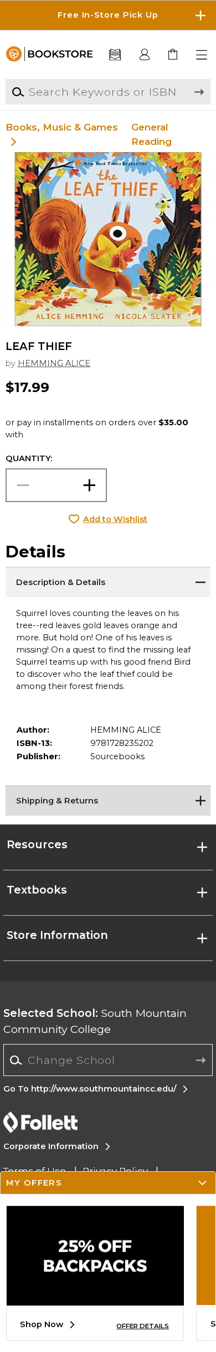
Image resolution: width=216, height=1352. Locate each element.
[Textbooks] (115, 55)
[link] (173, 55)
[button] (108, 15)
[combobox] (108, 1060)
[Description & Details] (108, 580)
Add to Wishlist (115, 519)
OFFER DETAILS (142, 1326)
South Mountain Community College (95, 1021)
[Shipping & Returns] (108, 799)
